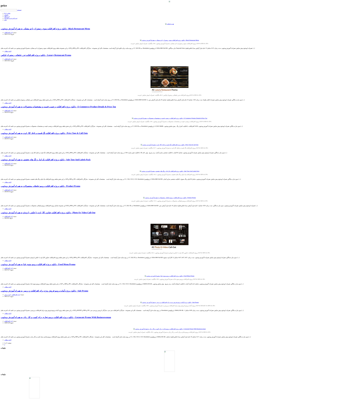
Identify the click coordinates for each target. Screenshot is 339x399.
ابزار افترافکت (8, 32)
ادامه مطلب (7, 51)
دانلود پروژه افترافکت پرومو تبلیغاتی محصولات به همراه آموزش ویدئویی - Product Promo (40, 186)
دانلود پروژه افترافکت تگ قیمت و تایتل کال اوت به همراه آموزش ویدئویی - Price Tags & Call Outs (44, 133)
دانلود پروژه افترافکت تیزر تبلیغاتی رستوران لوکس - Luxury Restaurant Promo (36, 55)
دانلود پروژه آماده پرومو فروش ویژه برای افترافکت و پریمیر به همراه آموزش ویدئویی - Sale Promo (44, 291)
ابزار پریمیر (7, 294)
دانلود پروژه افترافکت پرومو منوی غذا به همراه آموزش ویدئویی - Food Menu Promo (38, 264)
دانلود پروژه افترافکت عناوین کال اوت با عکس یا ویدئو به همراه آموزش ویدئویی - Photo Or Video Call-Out (48, 212)
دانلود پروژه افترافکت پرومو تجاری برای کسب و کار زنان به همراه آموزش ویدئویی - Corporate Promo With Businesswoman (56, 317)
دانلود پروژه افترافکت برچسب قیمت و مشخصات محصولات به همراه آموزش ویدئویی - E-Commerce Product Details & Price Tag (58, 107)
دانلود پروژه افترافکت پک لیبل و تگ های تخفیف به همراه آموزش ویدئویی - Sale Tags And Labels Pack (45, 159)
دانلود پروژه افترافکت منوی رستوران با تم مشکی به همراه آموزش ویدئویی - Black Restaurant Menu (45, 29)
